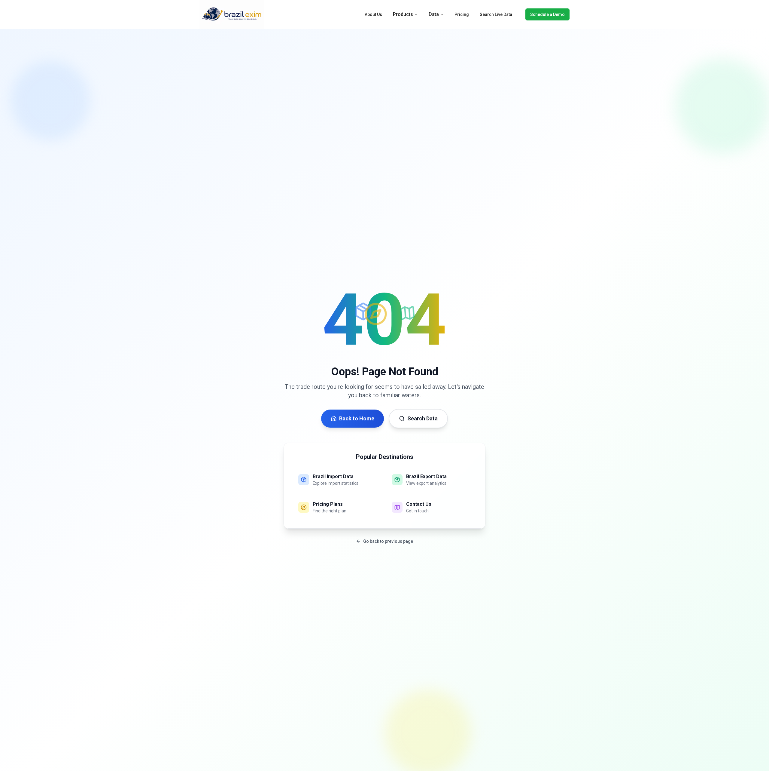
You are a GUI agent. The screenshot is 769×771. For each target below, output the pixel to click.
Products (403, 14)
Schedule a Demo (547, 14)
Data (434, 14)
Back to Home (356, 418)
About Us (373, 14)
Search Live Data (496, 14)
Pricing (461, 14)
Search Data (422, 418)
